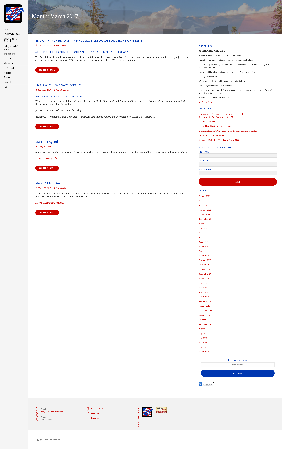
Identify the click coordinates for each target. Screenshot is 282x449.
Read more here (205, 102)
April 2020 (203, 242)
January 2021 (204, 214)
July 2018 (203, 283)
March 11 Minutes (47, 183)
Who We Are (8, 63)
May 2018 (203, 288)
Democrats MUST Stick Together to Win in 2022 (219, 140)
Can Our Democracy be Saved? (212, 135)
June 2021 (203, 201)
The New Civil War (207, 122)
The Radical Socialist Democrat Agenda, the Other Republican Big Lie (228, 131)
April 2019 (203, 251)
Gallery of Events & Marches (11, 47)
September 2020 (206, 219)
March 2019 (204, 256)
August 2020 (204, 224)
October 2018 (204, 269)
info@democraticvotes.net (52, 412)
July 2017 (203, 333)
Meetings (7, 72)
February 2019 (205, 260)
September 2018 (206, 274)
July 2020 (203, 228)
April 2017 (203, 347)
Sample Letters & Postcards (10, 40)
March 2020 (204, 247)
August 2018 (204, 279)
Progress (7, 77)
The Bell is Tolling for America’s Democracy (217, 126)
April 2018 (203, 292)
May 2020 (203, 237)
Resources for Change (12, 33)
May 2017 (203, 343)
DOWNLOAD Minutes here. (49, 202)
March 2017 (204, 352)
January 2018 (204, 306)
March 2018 (204, 297)
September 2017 (206, 324)
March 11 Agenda (47, 142)
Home (6, 29)
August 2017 (204, 329)
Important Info (9, 53)
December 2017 (205, 311)
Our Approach (9, 68)
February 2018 (205, 301)
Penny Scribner (62, 45)
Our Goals (7, 58)
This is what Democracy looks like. (58, 85)
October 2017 (204, 320)
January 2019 (204, 265)
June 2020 (203, 233)
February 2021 (205, 210)
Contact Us (8, 82)
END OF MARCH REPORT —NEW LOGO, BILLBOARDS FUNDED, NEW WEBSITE (88, 40)
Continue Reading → (47, 69)
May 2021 (203, 205)
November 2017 (205, 315)
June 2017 (203, 338)
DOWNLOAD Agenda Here (49, 158)
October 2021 (204, 196)
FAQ (5, 86)
